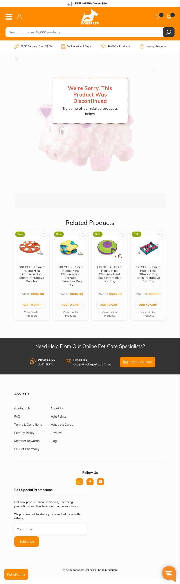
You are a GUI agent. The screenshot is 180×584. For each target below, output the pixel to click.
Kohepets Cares (61, 424)
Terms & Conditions (28, 424)
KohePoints (58, 416)
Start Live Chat (141, 362)
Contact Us (22, 408)
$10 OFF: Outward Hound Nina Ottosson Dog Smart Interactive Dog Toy (32, 274)
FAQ (17, 416)
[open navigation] (10, 17)
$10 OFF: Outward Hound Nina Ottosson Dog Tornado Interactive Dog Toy (70, 276)
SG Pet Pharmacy (27, 449)
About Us (57, 408)
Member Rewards (27, 441)
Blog (53, 441)
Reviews (56, 432)
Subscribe (26, 541)
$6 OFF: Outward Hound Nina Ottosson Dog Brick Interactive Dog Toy (148, 274)
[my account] (20, 17)
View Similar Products (31, 313)
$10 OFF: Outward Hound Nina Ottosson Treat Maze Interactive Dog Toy (109, 274)
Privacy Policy (24, 432)
